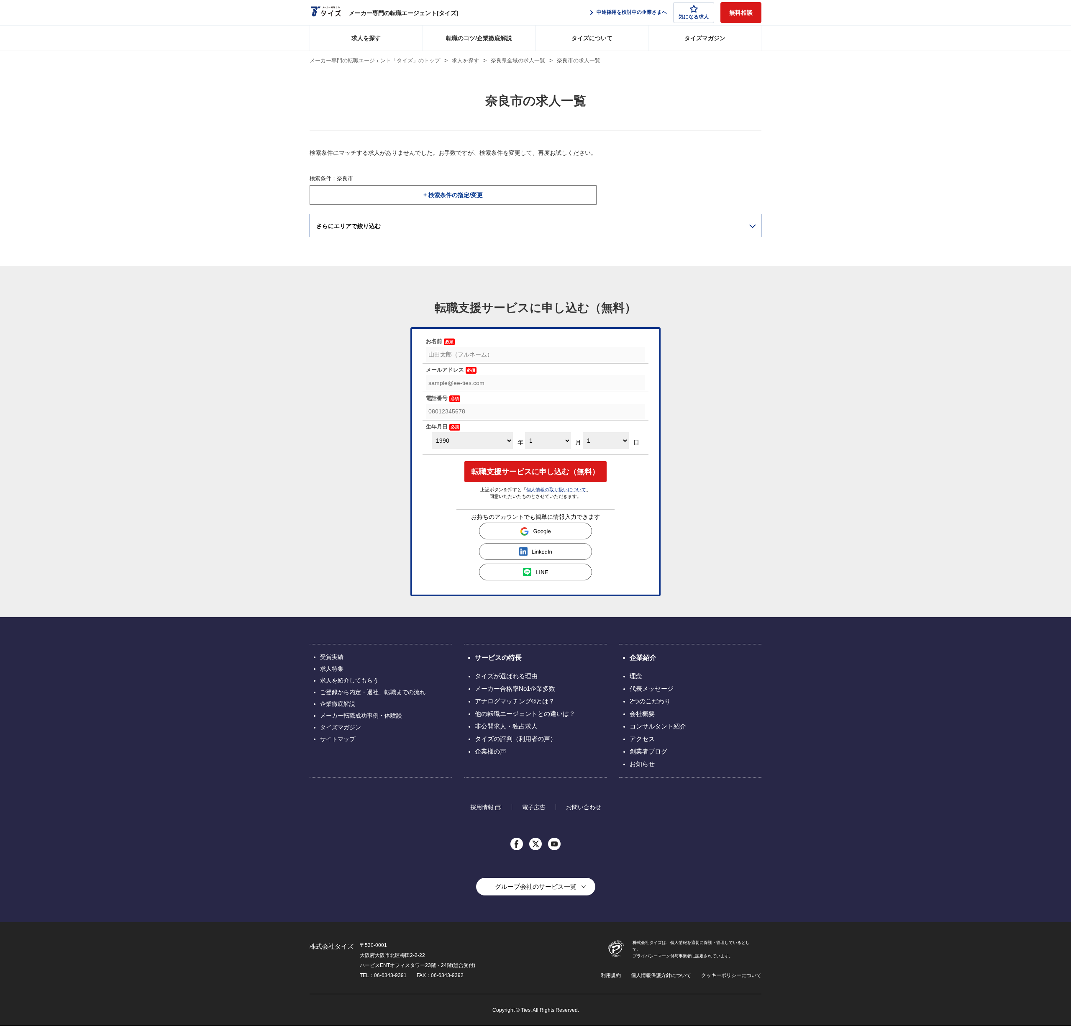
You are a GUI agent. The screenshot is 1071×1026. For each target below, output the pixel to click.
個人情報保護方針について (661, 975)
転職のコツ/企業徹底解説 (479, 38)
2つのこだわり (650, 701)
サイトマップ (337, 739)
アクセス (642, 738)
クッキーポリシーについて (731, 975)
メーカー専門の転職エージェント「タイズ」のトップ (375, 61)
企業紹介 (643, 657)
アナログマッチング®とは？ (515, 701)
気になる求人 (694, 17)
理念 (636, 676)
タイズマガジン (704, 38)
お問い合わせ (583, 807)
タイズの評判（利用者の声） (515, 738)
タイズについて (591, 38)
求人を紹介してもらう (349, 680)
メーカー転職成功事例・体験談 (361, 715)
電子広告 (534, 807)
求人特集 (331, 668)
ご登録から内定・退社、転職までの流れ (372, 692)
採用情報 (482, 807)
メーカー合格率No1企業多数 (515, 688)
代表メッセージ (652, 688)
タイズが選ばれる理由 (506, 676)
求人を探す (366, 38)
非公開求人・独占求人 (506, 726)
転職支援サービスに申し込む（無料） (535, 471)
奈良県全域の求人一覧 (518, 61)
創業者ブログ (648, 751)
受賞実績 (331, 657)
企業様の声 (490, 751)
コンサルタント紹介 (658, 726)
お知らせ (642, 763)
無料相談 (741, 12)
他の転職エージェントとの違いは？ (525, 713)
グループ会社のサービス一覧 (535, 886)
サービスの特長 (498, 657)
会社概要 (642, 713)
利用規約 (611, 975)
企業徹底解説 (337, 703)
